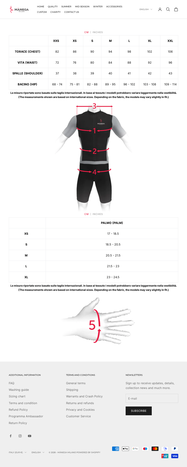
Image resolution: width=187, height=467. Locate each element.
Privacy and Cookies (80, 409)
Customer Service (78, 416)
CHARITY (55, 12)
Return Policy (18, 423)
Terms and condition (23, 403)
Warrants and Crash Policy (84, 396)
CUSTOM (42, 12)
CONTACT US (71, 12)
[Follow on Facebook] (10, 436)
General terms (75, 383)
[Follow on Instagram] (20, 436)
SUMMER (66, 6)
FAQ (11, 383)
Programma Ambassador (26, 416)
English (144, 9)
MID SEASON (82, 6)
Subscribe (138, 411)
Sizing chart (17, 396)
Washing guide (19, 390)
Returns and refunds (80, 403)
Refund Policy (18, 409)
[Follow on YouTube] (29, 436)
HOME (40, 6)
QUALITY (53, 6)
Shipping (72, 390)
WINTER (98, 6)
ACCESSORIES (114, 6)
